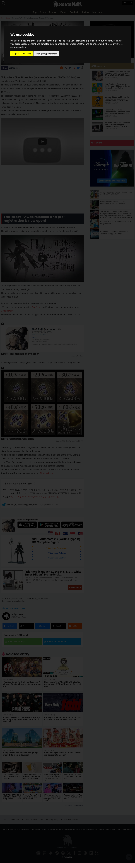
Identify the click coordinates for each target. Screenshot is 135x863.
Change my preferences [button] (46, 54)
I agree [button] (16, 54)
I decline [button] (27, 54)
